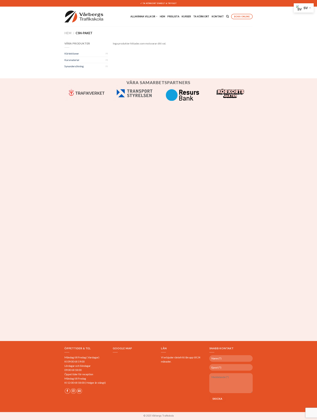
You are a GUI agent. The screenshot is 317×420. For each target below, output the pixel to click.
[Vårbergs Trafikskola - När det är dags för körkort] (83, 16)
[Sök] (227, 16)
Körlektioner (71, 53)
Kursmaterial (71, 59)
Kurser (186, 16)
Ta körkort (201, 16)
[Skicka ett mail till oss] (79, 391)
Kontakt (218, 16)
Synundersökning (74, 66)
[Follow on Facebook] (67, 391)
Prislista (173, 16)
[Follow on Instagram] (73, 391)
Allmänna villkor (142, 16)
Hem (162, 16)
